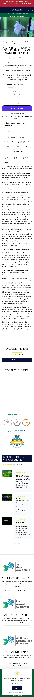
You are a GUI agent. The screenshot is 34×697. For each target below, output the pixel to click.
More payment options (17, 113)
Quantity (17, 91)
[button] (15, 544)
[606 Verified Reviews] (17, 449)
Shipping (10, 87)
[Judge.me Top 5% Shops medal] (17, 422)
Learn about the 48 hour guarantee (17, 664)
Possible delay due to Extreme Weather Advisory (17, 142)
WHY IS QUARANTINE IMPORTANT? (17, 590)
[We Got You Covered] (17, 603)
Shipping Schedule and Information (17, 147)
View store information (10, 131)
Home (4, 42)
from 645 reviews (17, 465)
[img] (7, 465)
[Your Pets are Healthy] (17, 567)
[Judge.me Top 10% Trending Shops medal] (26, 422)
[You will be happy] (17, 640)
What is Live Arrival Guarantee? (17, 627)
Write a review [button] (17, 360)
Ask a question (16, 152)
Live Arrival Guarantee (17, 138)
